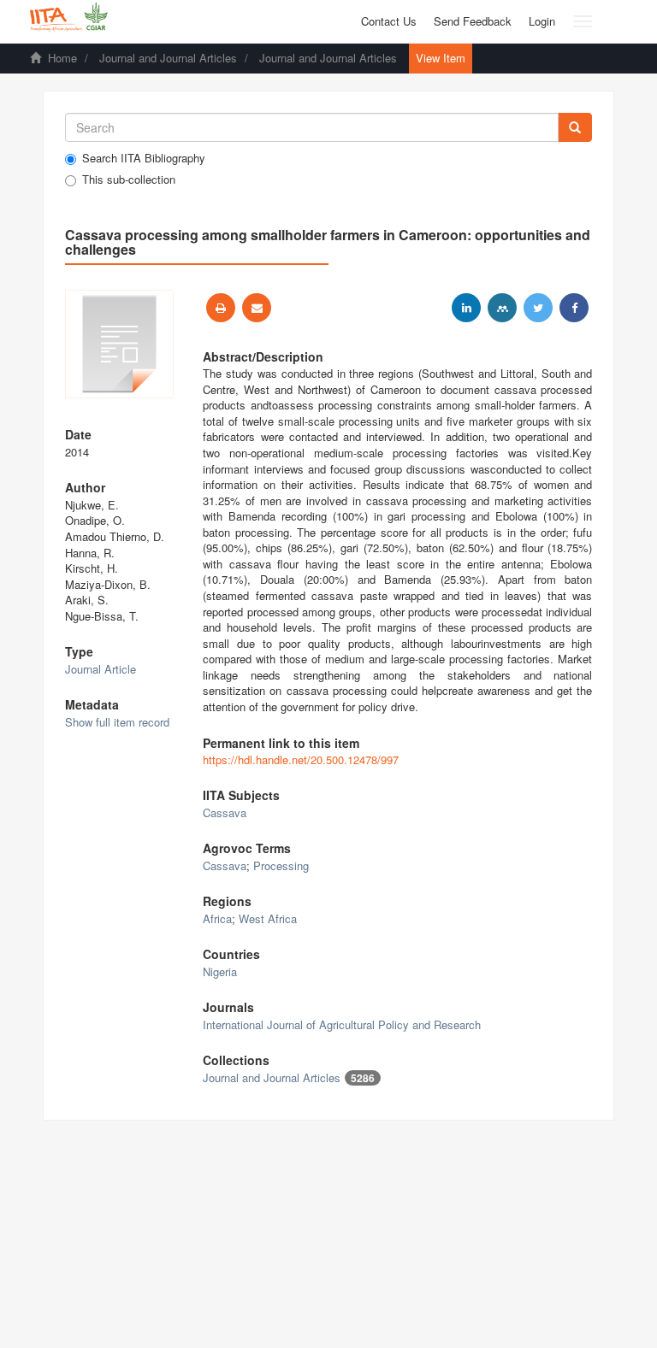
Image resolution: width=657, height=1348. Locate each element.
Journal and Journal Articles (168, 58)
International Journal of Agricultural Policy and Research (342, 1024)
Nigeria (220, 971)
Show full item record (117, 722)
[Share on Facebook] (574, 307)
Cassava (224, 812)
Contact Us (389, 21)
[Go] (575, 127)
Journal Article (100, 669)
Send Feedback (473, 21)
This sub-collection (128, 179)
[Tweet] (538, 307)
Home (62, 58)
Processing (281, 865)
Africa (217, 918)
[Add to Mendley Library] (502, 307)
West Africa (268, 918)
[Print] (220, 307)
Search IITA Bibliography (143, 158)
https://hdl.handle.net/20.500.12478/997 (301, 759)
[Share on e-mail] (256, 307)
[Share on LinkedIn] (466, 307)
